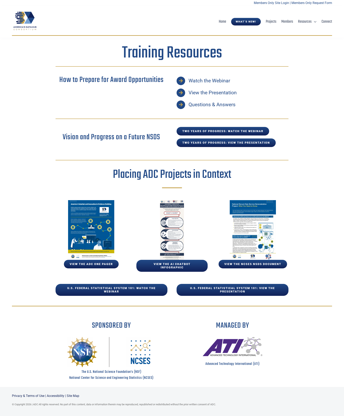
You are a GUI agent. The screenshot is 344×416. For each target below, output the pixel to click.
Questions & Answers (212, 104)
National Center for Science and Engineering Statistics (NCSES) (111, 378)
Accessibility (55, 396)
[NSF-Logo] (82, 338)
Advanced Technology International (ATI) (232, 364)
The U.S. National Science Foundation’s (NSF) (111, 372)
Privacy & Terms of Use (28, 396)
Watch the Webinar (209, 81)
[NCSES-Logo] (140, 338)
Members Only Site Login (271, 3)
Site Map (73, 396)
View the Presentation (213, 92)
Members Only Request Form (311, 3)
